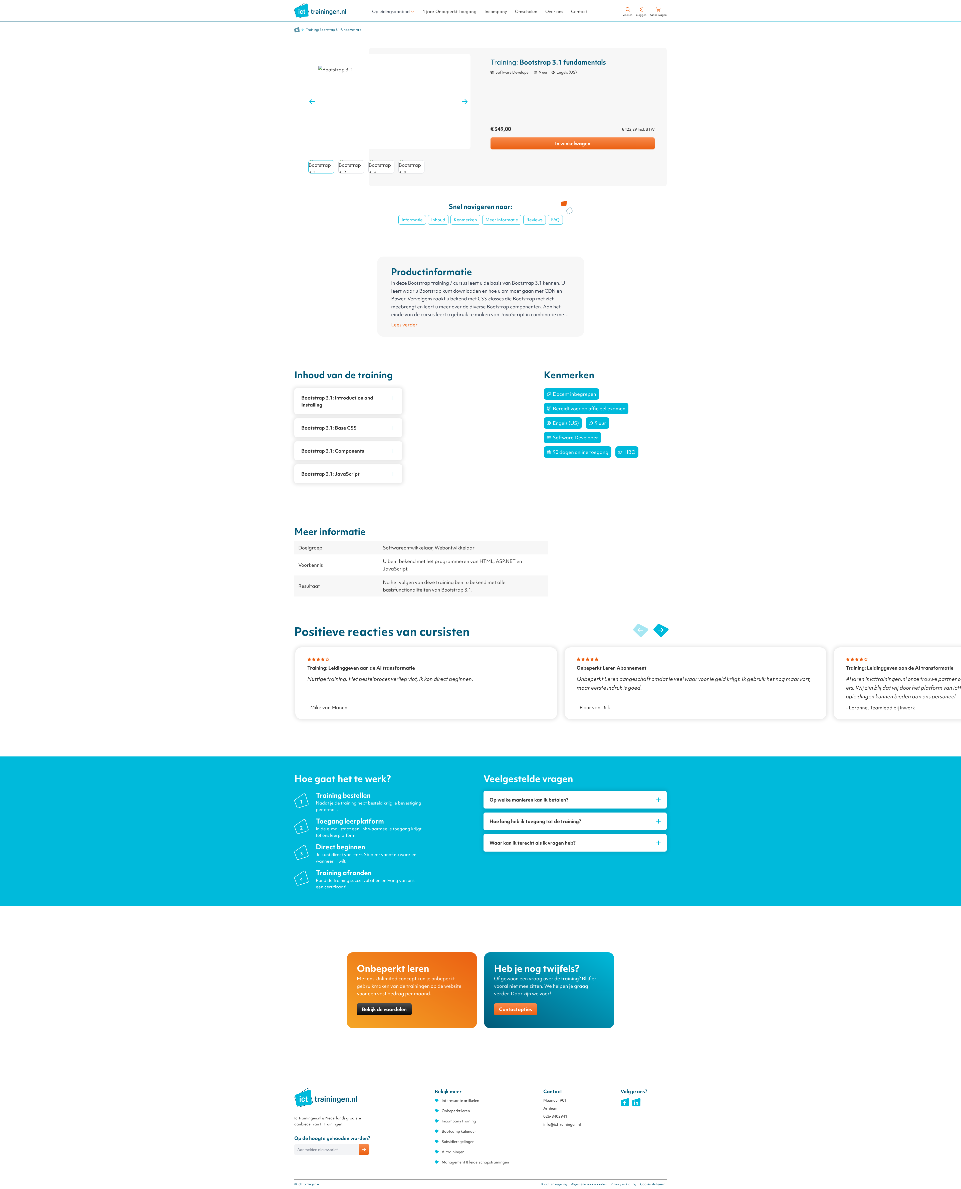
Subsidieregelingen (458, 1141)
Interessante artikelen (460, 1100)
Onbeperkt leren (456, 1110)
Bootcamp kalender (459, 1131)
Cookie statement (653, 1184)
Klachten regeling (554, 1184)
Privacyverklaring (623, 1184)
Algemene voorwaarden (589, 1184)
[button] (660, 630)
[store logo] (320, 10)
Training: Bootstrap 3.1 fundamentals (333, 30)
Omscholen (526, 11)
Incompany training (459, 1121)
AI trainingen (453, 1151)
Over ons (554, 11)
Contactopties (515, 1009)
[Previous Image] (312, 101)
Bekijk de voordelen (384, 1009)
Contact (579, 11)
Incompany (496, 11)
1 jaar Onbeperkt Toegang (449, 11)
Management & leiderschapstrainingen (475, 1162)
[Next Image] (464, 101)
